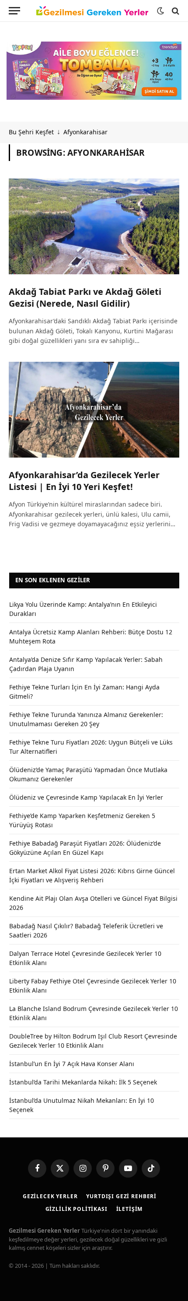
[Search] (174, 11)
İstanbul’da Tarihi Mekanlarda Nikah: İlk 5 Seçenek (83, 1082)
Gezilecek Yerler (50, 1196)
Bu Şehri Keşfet (31, 132)
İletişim (129, 1209)
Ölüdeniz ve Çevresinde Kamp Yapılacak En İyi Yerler (86, 797)
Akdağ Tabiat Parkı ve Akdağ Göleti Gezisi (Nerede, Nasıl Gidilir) (85, 297)
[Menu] (14, 11)
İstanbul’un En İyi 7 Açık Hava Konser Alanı (71, 1064)
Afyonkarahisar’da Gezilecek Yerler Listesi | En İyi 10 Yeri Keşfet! (84, 481)
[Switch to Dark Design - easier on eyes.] (160, 11)
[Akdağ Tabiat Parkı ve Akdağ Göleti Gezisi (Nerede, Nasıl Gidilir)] (94, 226)
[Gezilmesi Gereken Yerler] (92, 11)
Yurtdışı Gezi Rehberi (121, 1196)
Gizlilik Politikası (76, 1209)
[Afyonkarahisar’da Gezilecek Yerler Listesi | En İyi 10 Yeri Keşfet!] (94, 410)
